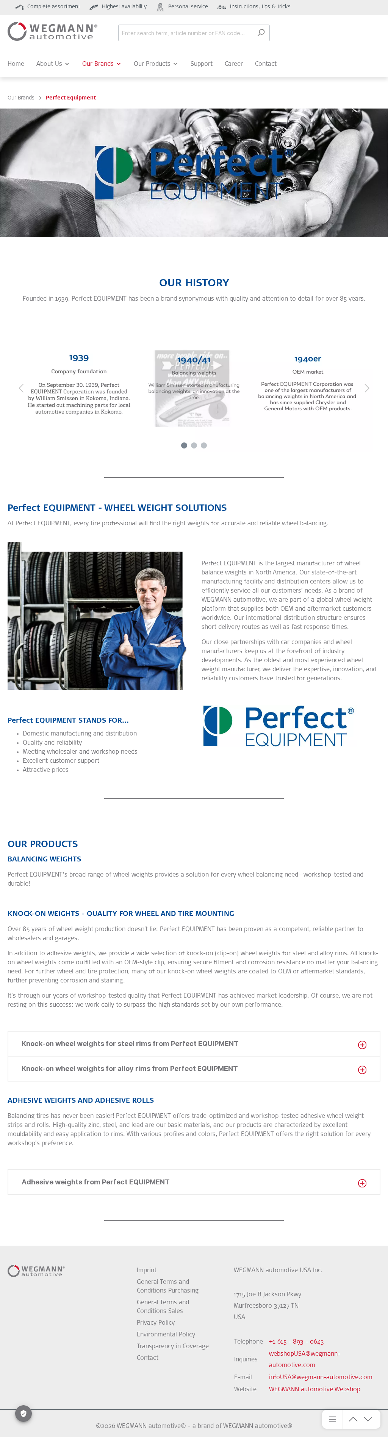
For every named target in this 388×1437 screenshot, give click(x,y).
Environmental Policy (166, 1335)
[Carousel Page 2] (194, 445)
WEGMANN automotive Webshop (314, 1390)
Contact (147, 1358)
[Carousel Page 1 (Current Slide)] (184, 445)
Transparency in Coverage (173, 1347)
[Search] (261, 33)
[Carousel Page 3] (204, 445)
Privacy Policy (156, 1323)
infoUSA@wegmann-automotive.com (320, 1378)
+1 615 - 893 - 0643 (296, 1342)
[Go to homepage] (52, 31)
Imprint (146, 1271)
